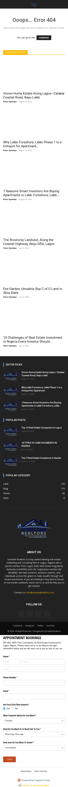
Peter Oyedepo (10, 101)
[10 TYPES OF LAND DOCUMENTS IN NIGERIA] (11, 446)
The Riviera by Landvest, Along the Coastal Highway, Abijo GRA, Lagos (28, 242)
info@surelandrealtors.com (40, 592)
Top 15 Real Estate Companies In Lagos (42, 427)
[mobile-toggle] (5, 4)
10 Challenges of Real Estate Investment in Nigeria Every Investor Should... (32, 339)
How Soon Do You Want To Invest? (22, 742)
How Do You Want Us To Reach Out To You (25, 729)
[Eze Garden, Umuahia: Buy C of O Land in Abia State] (34, 269)
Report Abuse (26, 771)
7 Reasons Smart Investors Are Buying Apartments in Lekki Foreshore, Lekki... (31, 193)
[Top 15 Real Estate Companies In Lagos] (11, 431)
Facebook (17, 625)
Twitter (40, 625)
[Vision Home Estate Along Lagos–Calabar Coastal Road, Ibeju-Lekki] (34, 74)
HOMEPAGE (44, 38)
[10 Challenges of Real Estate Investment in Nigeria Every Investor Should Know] (34, 318)
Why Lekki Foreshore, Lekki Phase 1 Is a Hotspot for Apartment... (32, 144)
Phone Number (14, 677)
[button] (63, 4)
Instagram (29, 625)
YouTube (50, 625)
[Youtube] (47, 614)
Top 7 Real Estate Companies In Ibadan (41, 458)
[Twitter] (38, 614)
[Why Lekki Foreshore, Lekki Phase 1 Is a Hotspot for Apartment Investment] (34, 123)
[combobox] (34, 721)
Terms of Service (40, 771)
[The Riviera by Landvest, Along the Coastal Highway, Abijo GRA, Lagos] (34, 221)
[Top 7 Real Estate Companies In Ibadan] (11, 461)
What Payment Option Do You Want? (23, 715)
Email (10, 690)
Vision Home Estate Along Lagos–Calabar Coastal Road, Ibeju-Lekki (34, 95)
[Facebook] (21, 614)
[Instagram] (30, 614)
